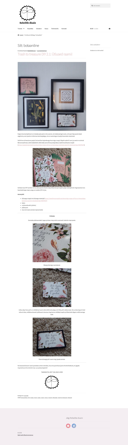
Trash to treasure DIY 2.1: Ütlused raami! (45, 54)
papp (39, 397)
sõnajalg (54, 397)
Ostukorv (39, 28)
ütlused (70, 397)
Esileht (21, 35)
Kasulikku (30, 28)
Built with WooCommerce (25, 435)
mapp (32, 397)
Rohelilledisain (32, 51)
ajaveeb (26, 395)
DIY (29, 397)
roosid (50, 397)
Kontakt (64, 28)
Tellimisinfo (55, 28)
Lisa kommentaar (42, 51)
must (35, 397)
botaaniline (24, 397)
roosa (46, 397)
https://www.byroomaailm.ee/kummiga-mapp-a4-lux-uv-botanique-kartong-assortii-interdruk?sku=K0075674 (51, 145)
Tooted (20, 28)
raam (42, 397)
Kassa (46, 28)
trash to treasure (62, 397)
